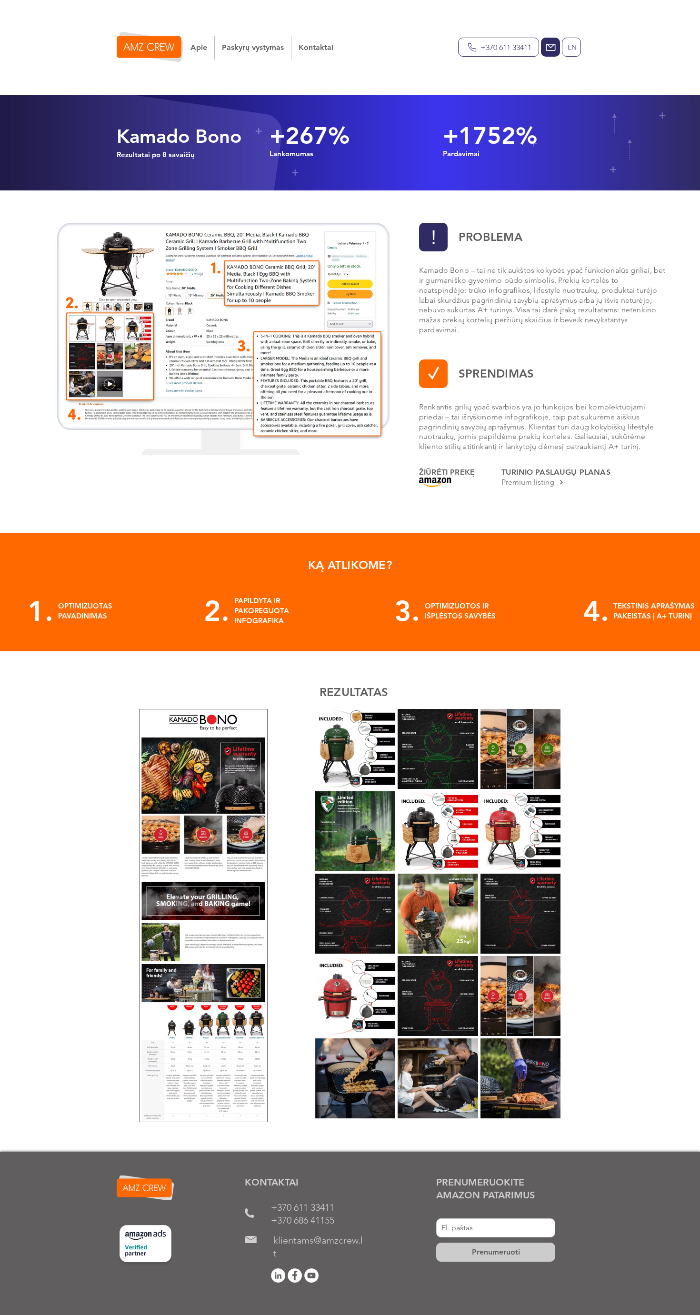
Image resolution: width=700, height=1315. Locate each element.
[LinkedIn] (278, 1275)
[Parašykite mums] (550, 47)
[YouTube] (311, 1275)
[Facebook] (295, 1275)
